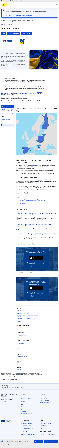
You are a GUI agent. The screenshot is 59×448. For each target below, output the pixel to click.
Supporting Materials (6, 119)
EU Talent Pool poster (21, 203)
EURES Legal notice (44, 402)
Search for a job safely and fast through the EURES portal (7, 115)
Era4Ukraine (19, 342)
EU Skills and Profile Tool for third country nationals (27, 315)
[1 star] (2, 387)
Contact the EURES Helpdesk (27, 396)
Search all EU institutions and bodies (47, 434)
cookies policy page (23, 441)
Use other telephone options (26, 425)
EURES (33, 165)
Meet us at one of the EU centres (27, 428)
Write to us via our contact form (27, 426)
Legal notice (42, 426)
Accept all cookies (39, 441)
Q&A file (18, 197)
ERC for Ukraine (20, 343)
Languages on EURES (44, 396)
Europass (20, 60)
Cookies (42, 428)
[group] (36, 134)
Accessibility (4, 401)
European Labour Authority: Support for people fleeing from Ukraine (36, 234)
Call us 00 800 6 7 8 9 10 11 (26, 423)
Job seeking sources (6, 124)
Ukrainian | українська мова (13, 33)
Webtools (17, 156)
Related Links (5, 122)
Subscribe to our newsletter (26, 413)
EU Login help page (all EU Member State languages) (28, 199)
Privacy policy (43, 425)
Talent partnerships (21, 310)
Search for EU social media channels (28, 434)
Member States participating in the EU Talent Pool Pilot (7, 110)
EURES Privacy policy (44, 400)
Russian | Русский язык (26, 33)
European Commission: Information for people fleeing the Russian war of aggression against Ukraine (36, 214)
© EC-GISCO (22, 156)
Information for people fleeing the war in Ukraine (13, 102)
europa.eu (11, 423)
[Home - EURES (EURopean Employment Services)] (7, 4)
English (3, 33)
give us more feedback (18, 387)
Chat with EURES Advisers (26, 398)
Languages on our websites (45, 423)
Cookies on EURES (44, 398)
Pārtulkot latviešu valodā (10, 15)
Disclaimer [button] (47, 156)
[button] (50, 154)
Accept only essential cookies (51, 441)
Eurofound (19, 321)
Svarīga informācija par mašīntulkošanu (24, 15)
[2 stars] (3, 387)
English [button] (50, 4)
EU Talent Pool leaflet (21, 202)
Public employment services (22, 313)
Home (2, 24)
